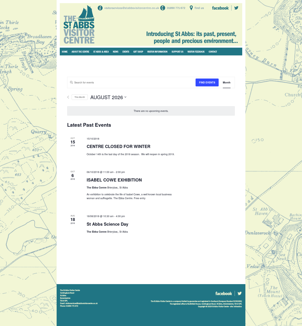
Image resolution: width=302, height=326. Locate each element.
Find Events (207, 82)
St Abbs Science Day (107, 224)
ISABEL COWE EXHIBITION (114, 180)
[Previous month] (68, 97)
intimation (238, 306)
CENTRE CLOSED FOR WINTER (118, 146)
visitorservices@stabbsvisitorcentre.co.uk (82, 303)
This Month (79, 96)
